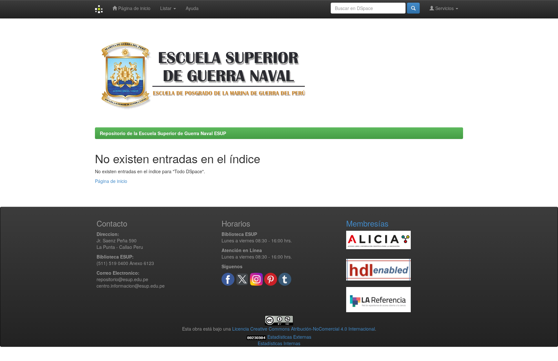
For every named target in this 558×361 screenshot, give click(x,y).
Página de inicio (133, 8)
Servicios (444, 8)
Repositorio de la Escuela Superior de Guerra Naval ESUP (163, 133)
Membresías (367, 223)
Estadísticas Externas (289, 337)
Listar (166, 8)
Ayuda (192, 8)
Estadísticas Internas (279, 343)
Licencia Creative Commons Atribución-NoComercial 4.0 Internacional (303, 328)
